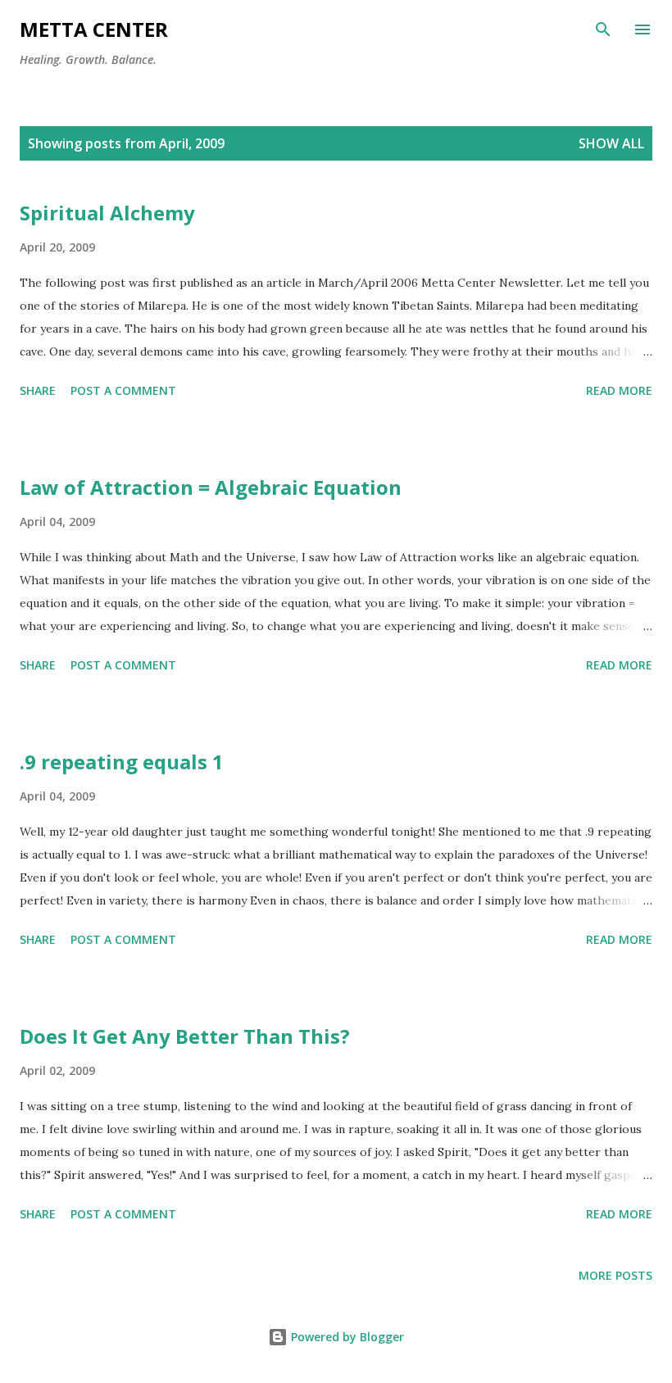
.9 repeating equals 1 (122, 761)
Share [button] (38, 390)
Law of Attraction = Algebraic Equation (211, 487)
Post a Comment (123, 390)
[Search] (603, 29)
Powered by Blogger (346, 1336)
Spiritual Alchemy (107, 212)
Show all (611, 143)
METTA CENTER (94, 29)
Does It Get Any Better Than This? (185, 1036)
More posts (615, 1275)
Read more (619, 390)
